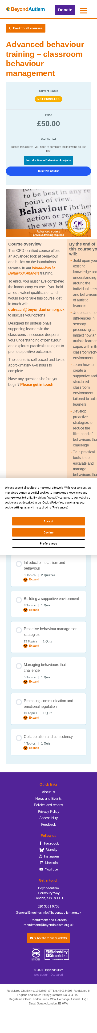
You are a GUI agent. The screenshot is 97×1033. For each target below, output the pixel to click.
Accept (48, 521)
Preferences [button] (60, 507)
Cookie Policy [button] (50, 502)
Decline (48, 532)
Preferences (48, 543)
